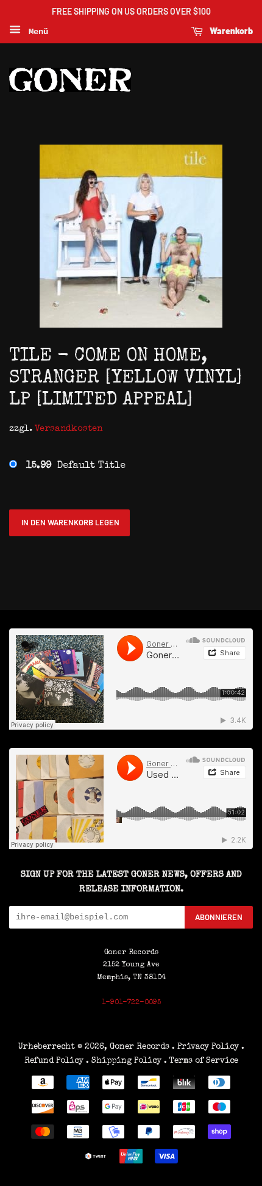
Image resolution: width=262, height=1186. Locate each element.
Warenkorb (230, 31)
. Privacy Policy (205, 1047)
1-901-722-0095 (131, 1003)
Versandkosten (68, 428)
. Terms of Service (201, 1061)
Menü (36, 32)
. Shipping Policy (123, 1061)
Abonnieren (219, 917)
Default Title (76, 466)
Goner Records (141, 1047)
